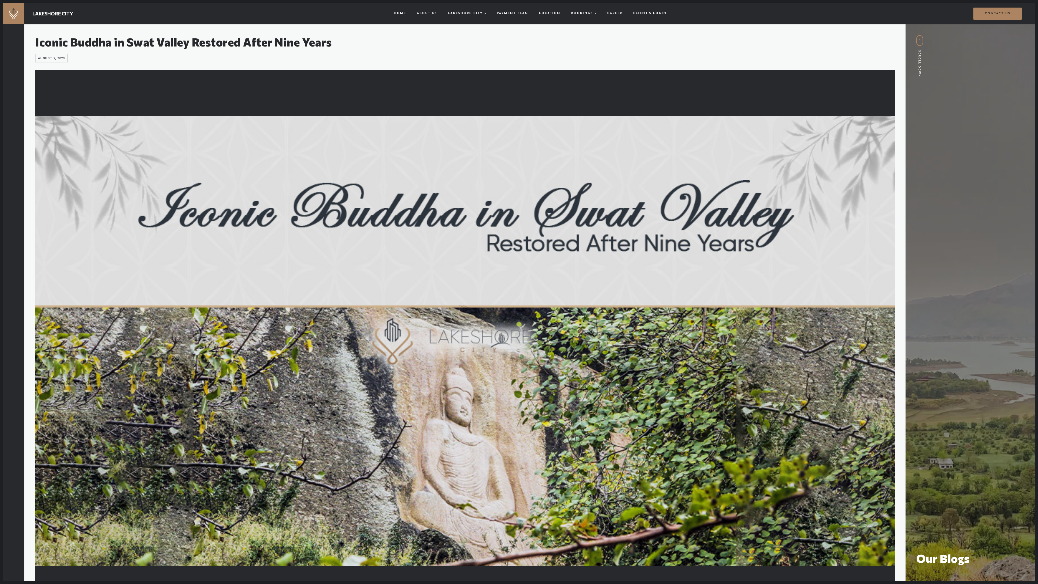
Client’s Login (650, 13)
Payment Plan (512, 13)
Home (400, 13)
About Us (427, 13)
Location (549, 13)
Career (614, 13)
